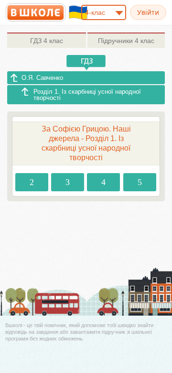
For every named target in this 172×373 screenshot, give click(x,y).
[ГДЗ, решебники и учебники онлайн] (35, 12)
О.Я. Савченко (42, 77)
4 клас (46, 40)
